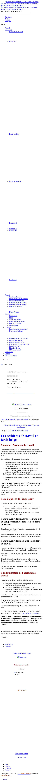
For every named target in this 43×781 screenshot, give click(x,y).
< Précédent (9, 644)
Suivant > (8, 646)
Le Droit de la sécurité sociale (18, 430)
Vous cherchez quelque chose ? (11, 11)
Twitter (7, 19)
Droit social (12, 420)
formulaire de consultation (31, 613)
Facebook (8, 17)
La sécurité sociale (22, 420)
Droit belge (4, 420)
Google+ (8, 21)
